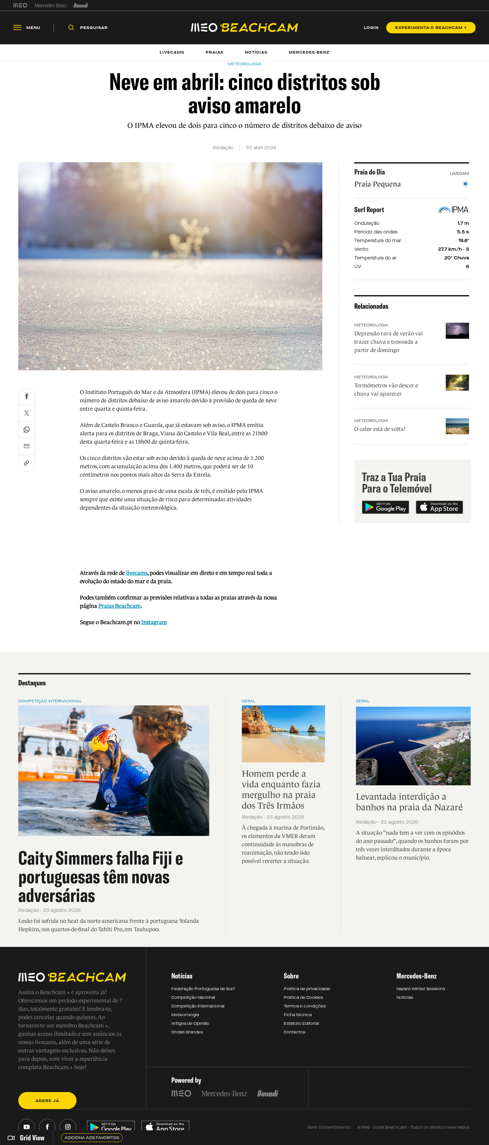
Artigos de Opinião (190, 1023)
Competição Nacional (193, 997)
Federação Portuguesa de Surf (203, 988)
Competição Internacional (50, 701)
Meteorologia (371, 325)
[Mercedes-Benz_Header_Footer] (50, 5)
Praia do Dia (369, 172)
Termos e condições (305, 1006)
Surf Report (369, 209)
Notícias (405, 997)
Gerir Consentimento (329, 1127)
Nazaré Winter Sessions (421, 988)
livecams (136, 573)
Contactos (294, 1032)
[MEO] (20, 5)
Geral (248, 701)
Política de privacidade (307, 988)
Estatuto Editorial (301, 1023)
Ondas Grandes (187, 1032)
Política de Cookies (303, 997)
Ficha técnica (298, 1014)
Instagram (154, 622)
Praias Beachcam (119, 606)
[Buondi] (81, 5)
